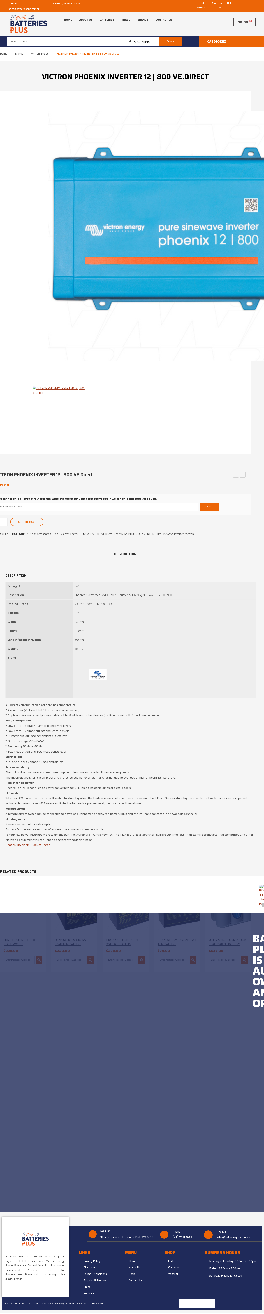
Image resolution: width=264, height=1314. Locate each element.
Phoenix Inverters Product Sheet (27, 845)
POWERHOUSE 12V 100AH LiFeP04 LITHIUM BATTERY (236, 475)
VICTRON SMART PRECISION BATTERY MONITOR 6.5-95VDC (243, 475)
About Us (85, 20)
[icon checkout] (218, 20)
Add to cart (27, 522)
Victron (189, 534)
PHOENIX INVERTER (141, 534)
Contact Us (164, 20)
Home (68, 20)
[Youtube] (201, 1303)
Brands (142, 20)
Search (170, 41)
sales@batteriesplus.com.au (24, 9)
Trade (125, 20)
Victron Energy (40, 53)
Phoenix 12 (120, 534)
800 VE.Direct (104, 534)
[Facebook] (210, 1303)
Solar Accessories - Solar (44, 534)
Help (229, 3)
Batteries (107, 20)
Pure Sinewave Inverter (170, 534)
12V (92, 534)
